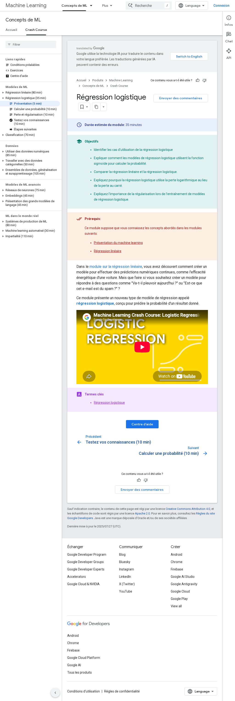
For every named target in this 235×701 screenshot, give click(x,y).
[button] (30, 92)
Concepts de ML (74, 5)
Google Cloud (180, 591)
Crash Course (36, 30)
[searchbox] (31, 44)
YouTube (125, 591)
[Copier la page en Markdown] (96, 107)
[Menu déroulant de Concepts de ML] (92, 5)
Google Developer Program (86, 554)
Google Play (179, 599)
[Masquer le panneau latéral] (55, 692)
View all (176, 606)
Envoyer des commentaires (180, 98)
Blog (122, 554)
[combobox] (149, 5)
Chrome (176, 562)
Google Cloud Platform (83, 658)
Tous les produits (79, 672)
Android (176, 554)
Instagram (126, 569)
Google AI (74, 665)
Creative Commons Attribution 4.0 (188, 509)
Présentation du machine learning (118, 243)
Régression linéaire (107, 251)
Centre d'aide (142, 424)
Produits (97, 80)
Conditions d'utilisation (83, 691)
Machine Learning (26, 5)
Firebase (177, 569)
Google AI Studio (183, 576)
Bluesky (124, 562)
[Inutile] (204, 80)
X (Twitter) (127, 584)
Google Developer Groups (85, 562)
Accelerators (76, 576)
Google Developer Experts (85, 569)
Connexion (221, 5)
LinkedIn (125, 576)
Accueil (11, 30)
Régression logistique (109, 402)
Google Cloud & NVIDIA (83, 584)
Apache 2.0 (142, 513)
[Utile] (197, 80)
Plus (105, 5)
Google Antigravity (184, 584)
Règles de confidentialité (122, 691)
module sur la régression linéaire (116, 266)
